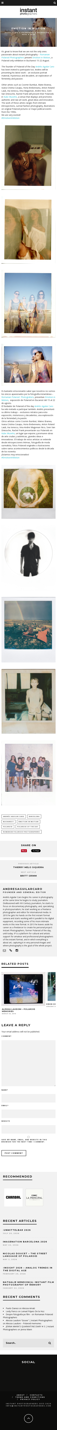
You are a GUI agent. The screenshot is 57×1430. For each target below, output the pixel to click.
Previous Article (28, 864)
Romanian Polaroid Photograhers (17, 397)
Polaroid (8, 827)
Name (4, 1090)
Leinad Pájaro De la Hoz (32, 1311)
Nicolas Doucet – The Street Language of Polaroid (25, 1254)
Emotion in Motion (41, 57)
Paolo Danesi (12, 1308)
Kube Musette (10, 96)
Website (5, 1121)
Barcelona (34, 816)
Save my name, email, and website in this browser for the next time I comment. (24, 1141)
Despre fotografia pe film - (18, 1314)
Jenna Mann (26, 1329)
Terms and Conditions (30, 1397)
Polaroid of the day (27, 827)
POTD (24, 34)
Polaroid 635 (43, 32)
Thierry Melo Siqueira (28, 867)
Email (4, 1106)
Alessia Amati (28, 1308)
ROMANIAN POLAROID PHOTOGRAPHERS (21, 832)
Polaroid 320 (27, 32)
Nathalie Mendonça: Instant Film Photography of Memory (28, 1283)
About (21, 1395)
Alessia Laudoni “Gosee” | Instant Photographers (29, 1320)
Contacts (36, 1395)
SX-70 (32, 34)
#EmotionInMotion (10, 118)
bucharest (8, 822)
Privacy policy (30, 1399)
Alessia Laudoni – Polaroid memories (23, 1323)
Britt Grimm (28, 875)
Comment (6, 1036)
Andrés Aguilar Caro (45, 66)
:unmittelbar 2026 (17, 1230)
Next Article (28, 872)
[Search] (55, 3)
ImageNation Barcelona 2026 (25, 1241)
